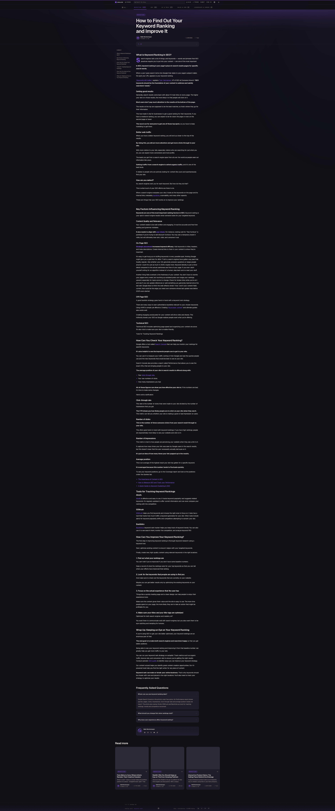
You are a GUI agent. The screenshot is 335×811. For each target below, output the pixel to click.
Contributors (181, 808)
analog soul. (134, 808)
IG (198, 808)
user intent (160, 232)
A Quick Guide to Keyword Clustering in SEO (154, 486)
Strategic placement (144, 247)
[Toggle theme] (218, 2)
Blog (175, 808)
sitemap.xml (133, 804)
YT (205, 808)
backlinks (156, 195)
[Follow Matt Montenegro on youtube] (154, 732)
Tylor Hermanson (165, 80)
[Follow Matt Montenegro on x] (151, 732)
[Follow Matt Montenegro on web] (145, 732)
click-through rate (148, 375)
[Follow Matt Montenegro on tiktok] (157, 732)
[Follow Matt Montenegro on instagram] (148, 732)
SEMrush (139, 513)
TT (208, 808)
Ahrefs (138, 498)
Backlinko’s (140, 528)
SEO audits (153, 661)
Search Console (160, 344)
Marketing (140, 14)
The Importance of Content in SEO (150, 479)
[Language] (214, 2)
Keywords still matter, (144, 80)
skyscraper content (175, 308)
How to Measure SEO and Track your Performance (156, 483)
